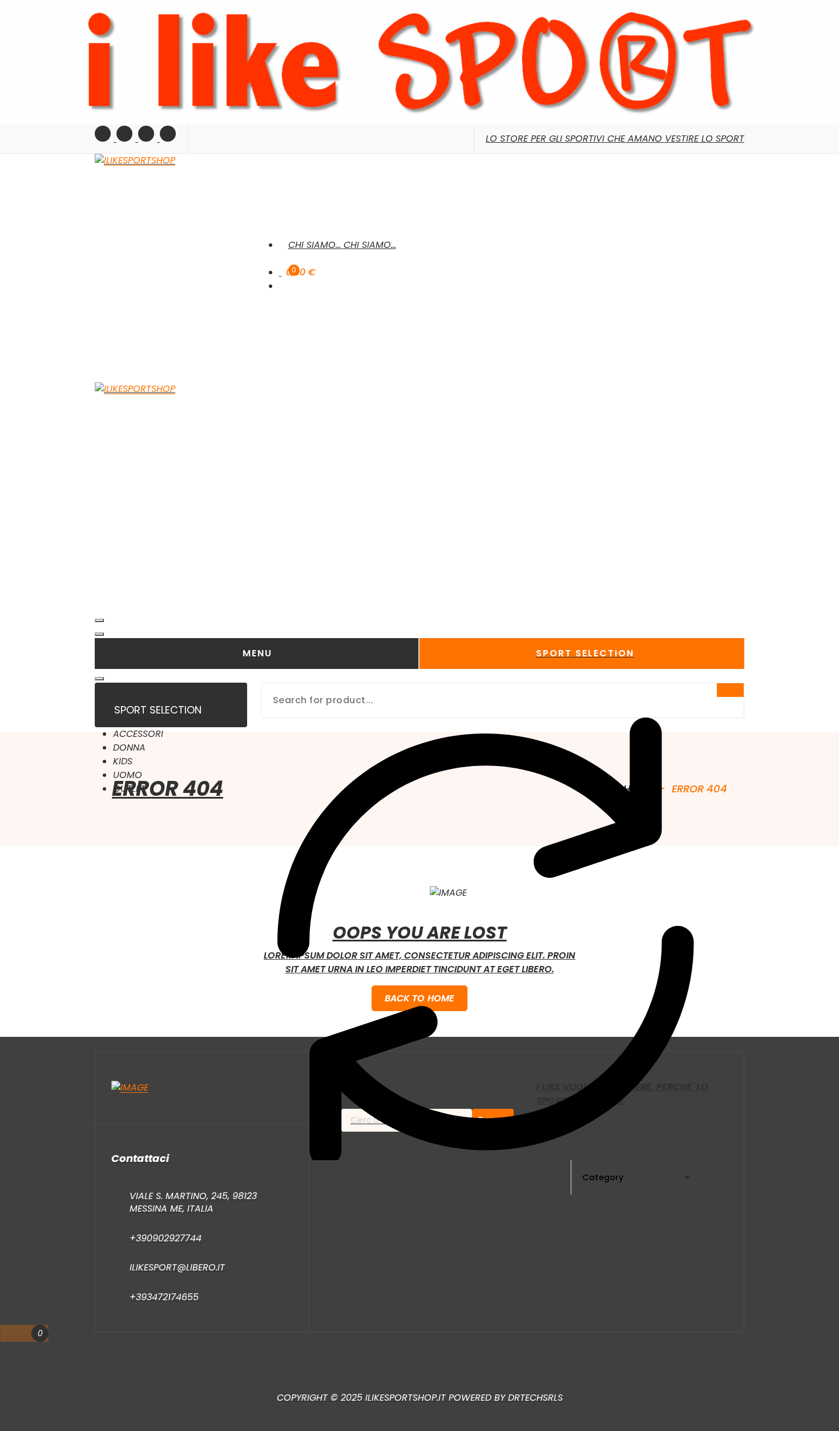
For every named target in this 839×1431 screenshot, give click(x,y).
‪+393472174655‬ (164, 1297)
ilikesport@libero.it (177, 1267)
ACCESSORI (138, 733)
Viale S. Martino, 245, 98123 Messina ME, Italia (193, 1202)
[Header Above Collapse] (99, 678)
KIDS (122, 761)
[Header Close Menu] (99, 634)
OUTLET (129, 788)
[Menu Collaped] (99, 620)
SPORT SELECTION (585, 653)
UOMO (127, 774)
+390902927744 (165, 1238)
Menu (257, 653)
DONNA (129, 747)
